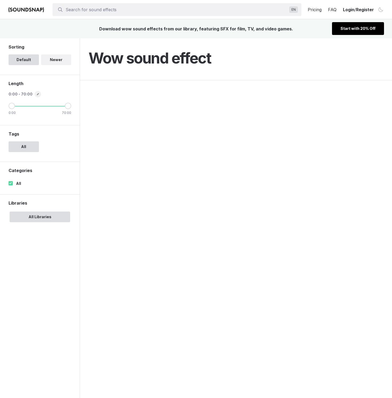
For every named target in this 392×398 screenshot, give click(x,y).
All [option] (23, 146)
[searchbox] (176, 9)
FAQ (332, 9)
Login (348, 9)
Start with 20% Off (358, 28)
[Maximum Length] (68, 106)
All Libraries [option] (40, 216)
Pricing (315, 9)
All (18, 183)
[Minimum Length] (12, 106)
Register (365, 9)
